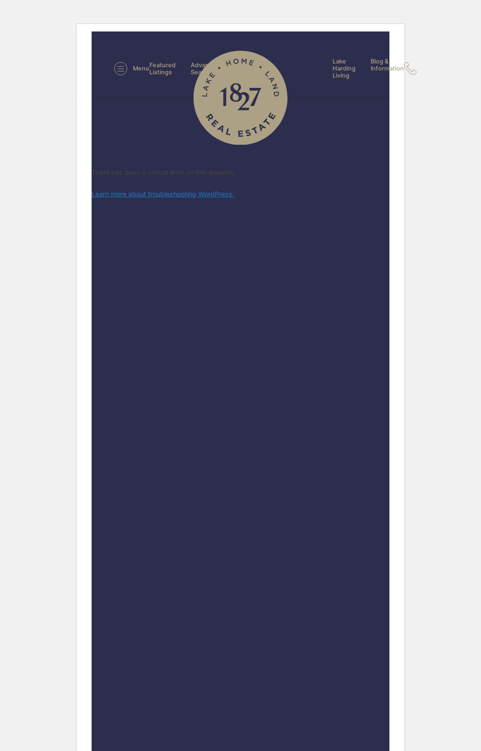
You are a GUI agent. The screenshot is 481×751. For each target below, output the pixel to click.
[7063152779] (413, 68)
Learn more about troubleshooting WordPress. (163, 194)
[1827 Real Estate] (240, 98)
